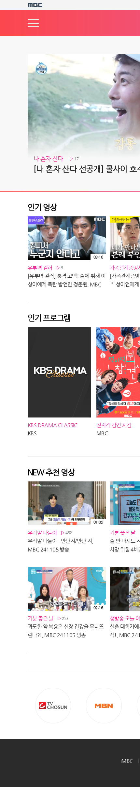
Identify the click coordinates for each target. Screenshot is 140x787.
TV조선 (53, 705)
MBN (104, 705)
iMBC (126, 761)
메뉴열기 (33, 23)
